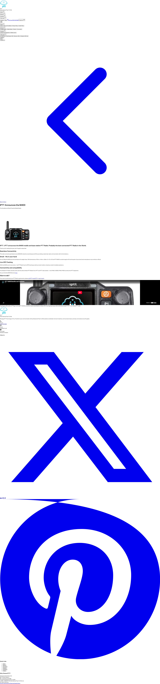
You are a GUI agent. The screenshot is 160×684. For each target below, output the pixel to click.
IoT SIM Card (2, 36)
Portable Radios (3, 29)
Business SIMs (17, 36)
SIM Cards (2, 18)
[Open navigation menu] (1, 22)
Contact (4, 670)
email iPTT (34, 278)
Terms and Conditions (8, 25)
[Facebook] (5, 498)
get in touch (41, 278)
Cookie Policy (21, 25)
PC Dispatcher (7, 32)
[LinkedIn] (1, 498)
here (16, 272)
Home (1, 12)
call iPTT (30, 278)
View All (1, 32)
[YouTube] (2, 498)
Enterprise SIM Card (24, 36)
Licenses (2, 16)
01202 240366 (3, 324)
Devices (1, 14)
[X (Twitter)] (80, 496)
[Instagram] (3, 498)
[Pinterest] (80, 658)
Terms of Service (10, 683)
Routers (14, 29)
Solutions (2, 20)
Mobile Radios (9, 29)
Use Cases (5, 666)
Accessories (19, 29)
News (6, 20)
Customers (5, 669)
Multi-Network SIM (9, 36)
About (1, 25)
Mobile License (13, 32)
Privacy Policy (15, 25)
